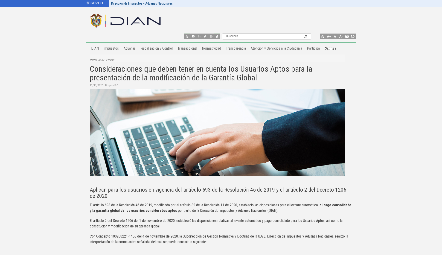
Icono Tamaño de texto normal (335, 36)
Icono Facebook (205, 36)
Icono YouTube (193, 36)
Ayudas (347, 36)
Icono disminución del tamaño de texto (341, 36)
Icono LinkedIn (199, 36)
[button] (305, 36)
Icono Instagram (211, 36)
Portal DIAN (96, 60)
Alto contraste (353, 36)
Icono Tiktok (217, 36)
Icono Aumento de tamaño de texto (329, 36)
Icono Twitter (187, 36)
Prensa (110, 60)
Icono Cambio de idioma (323, 36)
